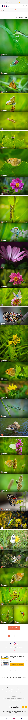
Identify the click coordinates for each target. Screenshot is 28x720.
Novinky (14, 647)
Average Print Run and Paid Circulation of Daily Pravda (14, 698)
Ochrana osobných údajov (16, 692)
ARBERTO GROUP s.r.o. (14, 712)
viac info (15, 715)
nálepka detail (23, 17)
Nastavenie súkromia (16, 700)
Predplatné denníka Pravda (17, 664)
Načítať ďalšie (14, 628)
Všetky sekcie (15, 2)
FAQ (17, 647)
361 (18, 636)
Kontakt (21, 647)
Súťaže (7, 692)
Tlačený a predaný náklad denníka (9, 690)
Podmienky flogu (8, 647)
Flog (16, 17)
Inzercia (19, 688)
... (15, 636)
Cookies (8, 700)
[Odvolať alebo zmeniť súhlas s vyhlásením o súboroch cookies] (23, 707)
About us (14, 696)
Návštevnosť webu (22, 690)
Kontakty (14, 688)
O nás (8, 688)
